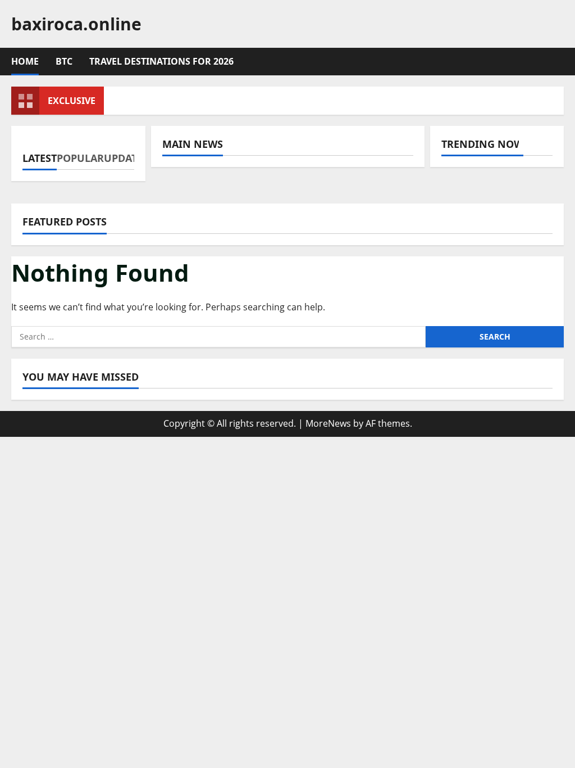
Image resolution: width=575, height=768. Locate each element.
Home (25, 61)
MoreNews (328, 423)
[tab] (39, 153)
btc (64, 61)
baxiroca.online (76, 23)
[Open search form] (560, 62)
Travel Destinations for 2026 (161, 61)
